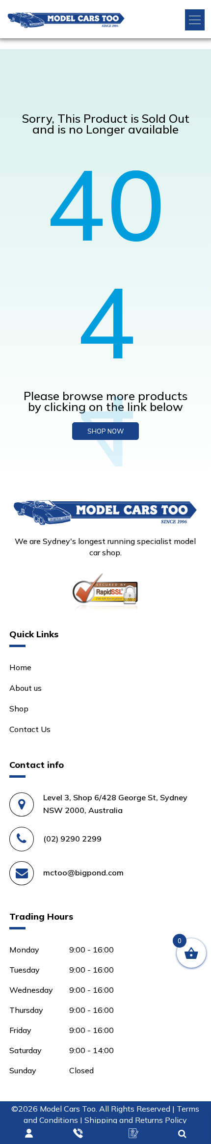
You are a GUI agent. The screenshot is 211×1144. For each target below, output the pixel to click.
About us (25, 688)
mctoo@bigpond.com (83, 872)
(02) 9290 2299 (72, 839)
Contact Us (30, 729)
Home (20, 667)
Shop (18, 708)
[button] (195, 19)
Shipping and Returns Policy (135, 1120)
